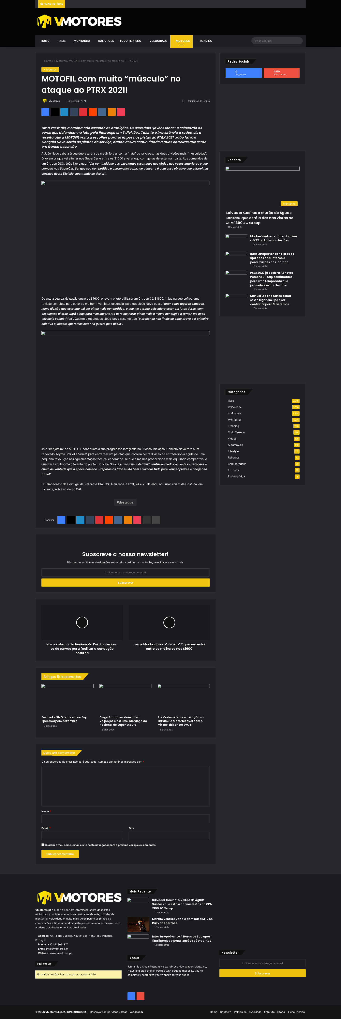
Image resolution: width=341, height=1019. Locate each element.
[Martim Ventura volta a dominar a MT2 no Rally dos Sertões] (236, 241)
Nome (46, 811)
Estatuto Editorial (274, 1011)
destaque (126, 502)
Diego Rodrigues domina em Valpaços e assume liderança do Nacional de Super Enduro (123, 721)
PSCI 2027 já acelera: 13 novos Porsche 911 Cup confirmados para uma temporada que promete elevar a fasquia (271, 279)
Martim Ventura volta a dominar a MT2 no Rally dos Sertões (273, 238)
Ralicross (106, 40)
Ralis (61, 40)
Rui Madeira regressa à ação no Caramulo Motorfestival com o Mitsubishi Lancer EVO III (181, 721)
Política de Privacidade (247, 1011)
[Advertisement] (216, 21)
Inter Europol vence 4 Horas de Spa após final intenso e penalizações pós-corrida (272, 258)
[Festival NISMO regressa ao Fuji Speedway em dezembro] (67, 698)
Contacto (225, 1011)
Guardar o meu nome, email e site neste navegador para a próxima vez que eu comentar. (100, 845)
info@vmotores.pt (57, 948)
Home (44, 40)
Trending (205, 40)
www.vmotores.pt (61, 953)
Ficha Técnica (296, 1011)
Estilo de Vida (236, 476)
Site (131, 828)
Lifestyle (233, 451)
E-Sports (233, 470)
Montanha (81, 40)
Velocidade (158, 40)
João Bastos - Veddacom (127, 1011)
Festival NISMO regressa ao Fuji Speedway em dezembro (64, 719)
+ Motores (60, 60)
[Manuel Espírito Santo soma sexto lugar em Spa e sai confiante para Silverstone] (236, 301)
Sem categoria (237, 463)
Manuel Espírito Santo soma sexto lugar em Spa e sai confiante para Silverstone (270, 300)
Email (46, 828)
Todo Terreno (130, 40)
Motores (182, 40)
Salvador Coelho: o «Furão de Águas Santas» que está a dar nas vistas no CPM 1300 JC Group (259, 217)
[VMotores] (78, 21)
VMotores (54, 100)
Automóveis (235, 444)
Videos (232, 438)
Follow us (44, 964)
